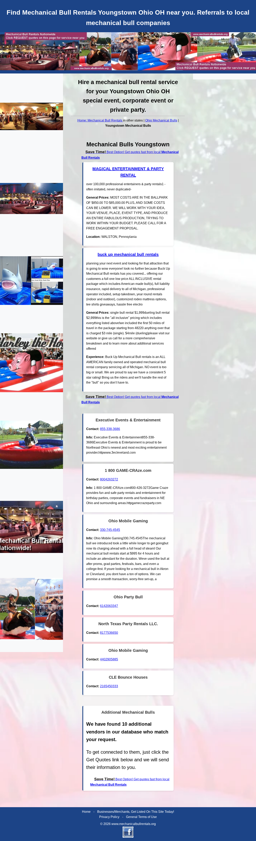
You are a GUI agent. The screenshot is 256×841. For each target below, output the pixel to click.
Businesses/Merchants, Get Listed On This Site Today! (135, 811)
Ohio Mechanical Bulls (161, 120)
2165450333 (109, 686)
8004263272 (109, 479)
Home (86, 811)
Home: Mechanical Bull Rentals (100, 120)
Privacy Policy (109, 817)
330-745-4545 (110, 530)
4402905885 (109, 659)
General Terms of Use (141, 817)
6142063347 (109, 606)
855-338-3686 (110, 429)
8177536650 (109, 632)
